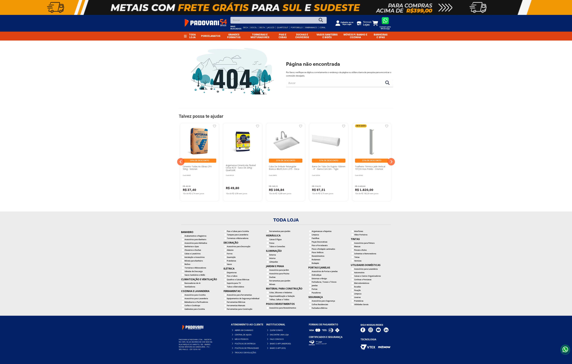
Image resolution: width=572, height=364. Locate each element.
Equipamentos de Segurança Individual (243, 298)
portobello (297, 27)
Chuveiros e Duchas (193, 250)
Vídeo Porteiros (360, 234)
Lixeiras (357, 297)
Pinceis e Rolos (360, 250)
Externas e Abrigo (319, 278)
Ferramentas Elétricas (236, 302)
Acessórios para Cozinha (195, 295)
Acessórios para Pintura (364, 243)
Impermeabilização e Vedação (282, 296)
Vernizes (358, 261)
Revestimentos (318, 256)
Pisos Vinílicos (318, 252)
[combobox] (278, 21)
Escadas (357, 286)
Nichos (187, 264)
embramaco (311, 27)
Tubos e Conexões (277, 246)
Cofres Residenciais (320, 304)
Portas (314, 289)
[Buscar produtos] (321, 20)
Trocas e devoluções (245, 352)
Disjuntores (232, 272)
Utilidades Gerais (361, 304)
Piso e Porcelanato (320, 245)
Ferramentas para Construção (239, 309)
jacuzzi (270, 27)
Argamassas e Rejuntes (322, 231)
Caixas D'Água (275, 239)
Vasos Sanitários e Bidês (195, 275)
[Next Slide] (391, 161)
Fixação (357, 290)
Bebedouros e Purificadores (196, 302)
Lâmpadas (273, 262)
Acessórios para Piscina (279, 273)
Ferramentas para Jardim (279, 231)
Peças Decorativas (319, 242)
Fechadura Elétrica (319, 308)
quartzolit (282, 27)
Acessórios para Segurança (323, 301)
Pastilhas (315, 238)
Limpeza (315, 234)
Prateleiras (231, 261)
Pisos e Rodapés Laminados (323, 249)
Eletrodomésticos (361, 283)
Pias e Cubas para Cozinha (238, 231)
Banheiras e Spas (192, 246)
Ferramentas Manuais (236, 305)
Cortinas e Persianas (363, 279)
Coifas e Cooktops (192, 305)
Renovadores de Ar (193, 283)
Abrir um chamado (244, 330)
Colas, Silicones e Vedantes (280, 292)
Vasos (229, 264)
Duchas (272, 277)
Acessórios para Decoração (238, 246)
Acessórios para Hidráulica (196, 243)
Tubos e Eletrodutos (235, 286)
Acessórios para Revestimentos (282, 308)
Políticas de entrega (245, 343)
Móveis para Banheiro (194, 261)
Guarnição (231, 257)
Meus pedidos (241, 339)
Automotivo (359, 272)
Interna (272, 258)
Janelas (315, 285)
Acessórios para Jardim (279, 270)
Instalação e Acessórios (195, 257)
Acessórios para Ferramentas (239, 295)
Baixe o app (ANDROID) (280, 343)
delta (262, 27)
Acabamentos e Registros (195, 236)
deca (245, 27)
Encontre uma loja (279, 334)
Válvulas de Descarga (194, 271)
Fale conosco (277, 339)
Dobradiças (316, 275)
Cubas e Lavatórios (193, 253)
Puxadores (316, 292)
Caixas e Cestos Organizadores (367, 276)
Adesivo (230, 250)
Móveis (272, 284)
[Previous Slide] (181, 161)
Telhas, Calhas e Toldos (279, 299)
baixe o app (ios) (278, 348)
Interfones (358, 231)
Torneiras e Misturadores (195, 268)
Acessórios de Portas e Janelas (325, 271)
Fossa (271, 243)
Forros (230, 253)
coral (322, 27)
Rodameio (316, 259)
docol (253, 27)
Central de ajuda (243, 334)
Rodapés (315, 263)
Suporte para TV (234, 283)
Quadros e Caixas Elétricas (238, 279)
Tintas (357, 257)
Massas (357, 246)
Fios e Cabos (232, 276)
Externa (272, 255)
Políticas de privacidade (247, 348)
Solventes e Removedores (365, 253)
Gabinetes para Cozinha (195, 309)
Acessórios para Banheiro (195, 239)
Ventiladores (190, 286)
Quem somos (276, 330)
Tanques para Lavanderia (237, 234)
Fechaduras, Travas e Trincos (324, 282)
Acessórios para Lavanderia (196, 298)
